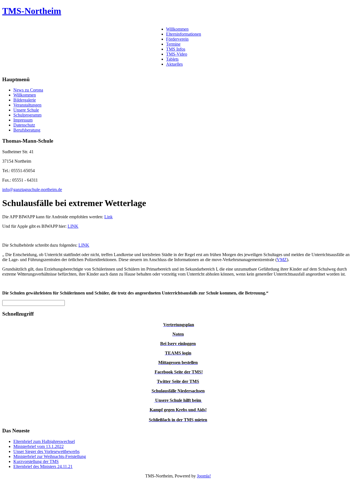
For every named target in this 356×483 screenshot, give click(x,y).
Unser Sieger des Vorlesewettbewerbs (46, 451)
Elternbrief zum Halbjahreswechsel (44, 441)
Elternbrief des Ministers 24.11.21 (43, 466)
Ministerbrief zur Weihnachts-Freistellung (49, 456)
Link (108, 216)
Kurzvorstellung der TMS (36, 461)
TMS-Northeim (31, 11)
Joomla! (204, 476)
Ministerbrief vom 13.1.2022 (38, 446)
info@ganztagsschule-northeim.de (32, 189)
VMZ (282, 259)
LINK (73, 226)
